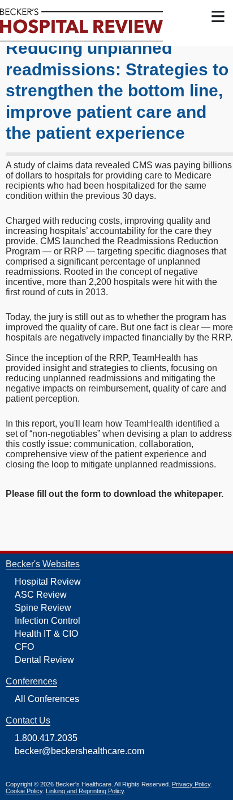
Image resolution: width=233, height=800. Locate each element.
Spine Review (43, 607)
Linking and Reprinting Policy (85, 791)
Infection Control (47, 620)
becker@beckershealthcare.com (79, 751)
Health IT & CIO (46, 634)
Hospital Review (48, 581)
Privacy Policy (191, 784)
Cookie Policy (24, 791)
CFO (24, 647)
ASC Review (41, 594)
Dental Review (44, 660)
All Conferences (47, 699)
